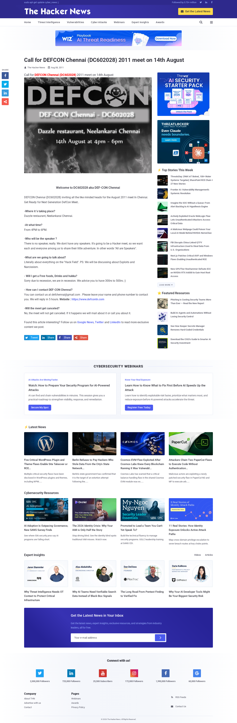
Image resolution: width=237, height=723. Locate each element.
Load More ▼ (166, 285)
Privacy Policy (78, 707)
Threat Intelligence (49, 22)
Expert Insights (140, 22)
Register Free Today (139, 407)
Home (27, 22)
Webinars (119, 22)
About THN (29, 698)
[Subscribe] (160, 637)
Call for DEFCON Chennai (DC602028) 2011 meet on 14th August (104, 60)
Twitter (99, 322)
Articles (209, 555)
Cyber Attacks (99, 22)
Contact (28, 707)
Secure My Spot (40, 407)
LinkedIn (115, 322)
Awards (160, 22)
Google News (85, 322)
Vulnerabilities (75, 22)
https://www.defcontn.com (88, 299)
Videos (197, 555)
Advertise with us (32, 703)
